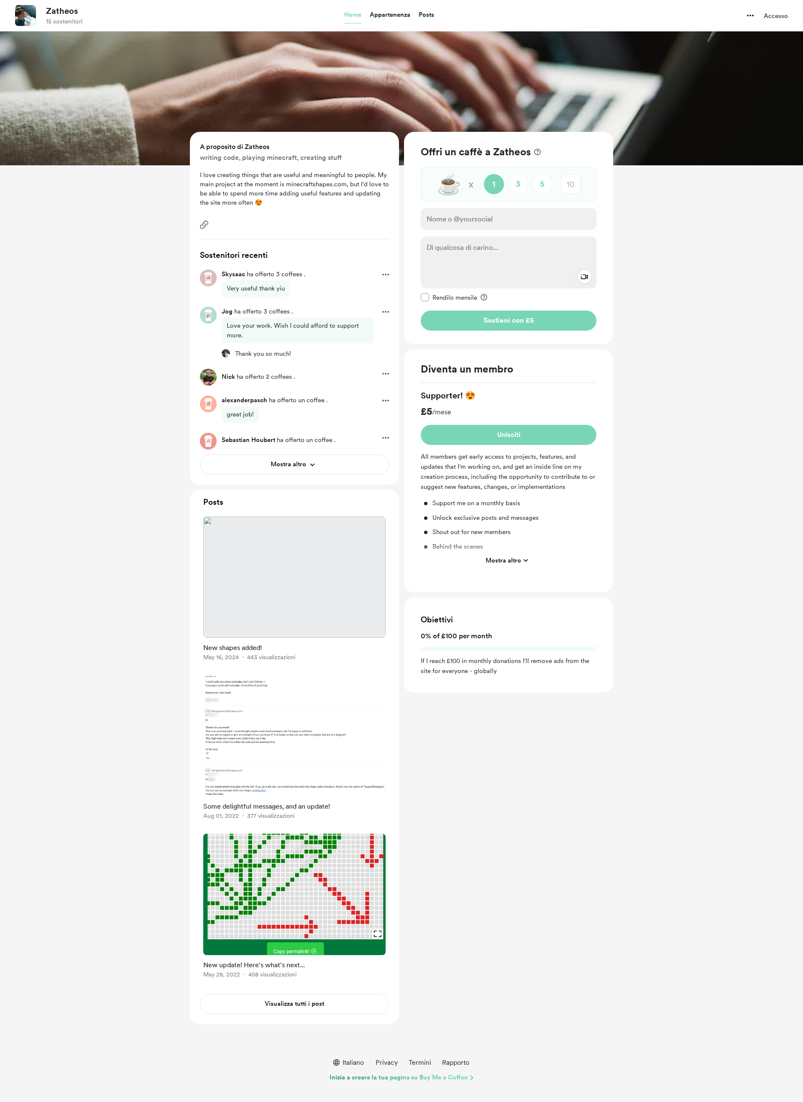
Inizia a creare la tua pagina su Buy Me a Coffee (399, 1077)
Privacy (387, 1062)
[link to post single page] (294, 590)
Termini (420, 1062)
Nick (228, 376)
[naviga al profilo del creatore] (25, 15)
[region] (508, 238)
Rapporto (455, 1062)
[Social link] (204, 225)
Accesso (776, 16)
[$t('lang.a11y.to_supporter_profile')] (226, 353)
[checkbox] (449, 297)
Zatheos (62, 11)
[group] (508, 479)
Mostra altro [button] (503, 560)
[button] (353, 15)
